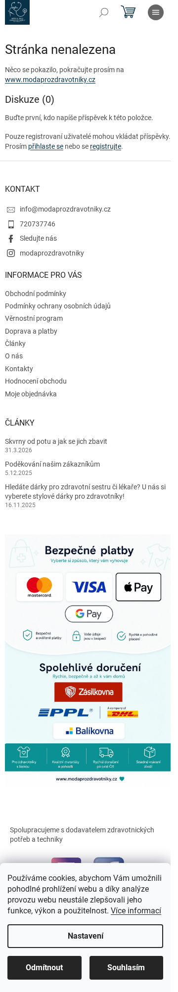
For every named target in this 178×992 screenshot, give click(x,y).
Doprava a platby (31, 331)
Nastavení (85, 936)
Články (15, 343)
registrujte (105, 146)
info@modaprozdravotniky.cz (65, 209)
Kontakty (19, 369)
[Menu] (156, 12)
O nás (14, 356)
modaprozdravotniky (52, 253)
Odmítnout (44, 967)
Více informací (136, 910)
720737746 (37, 224)
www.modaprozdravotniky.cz (50, 80)
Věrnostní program (34, 318)
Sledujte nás (38, 238)
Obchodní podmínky (35, 294)
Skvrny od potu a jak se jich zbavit (56, 441)
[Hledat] (104, 12)
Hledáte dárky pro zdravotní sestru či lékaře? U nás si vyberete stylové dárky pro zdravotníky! (85, 491)
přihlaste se (45, 146)
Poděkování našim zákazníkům (52, 464)
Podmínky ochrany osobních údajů (58, 306)
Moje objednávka (31, 394)
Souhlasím (126, 967)
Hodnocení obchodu (36, 381)
